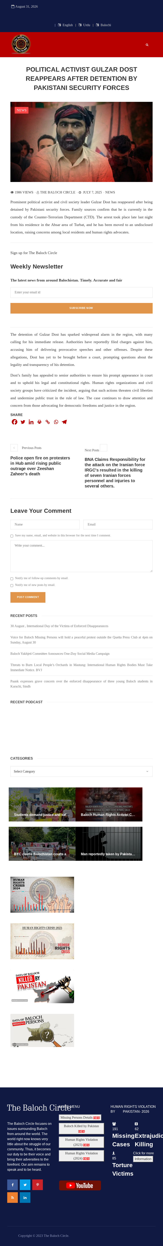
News (22, 110)
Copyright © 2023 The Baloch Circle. (43, 1235)
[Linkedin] (31, 422)
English (67, 25)
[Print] (39, 422)
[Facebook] (14, 422)
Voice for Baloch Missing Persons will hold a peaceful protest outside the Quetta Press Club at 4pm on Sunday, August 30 (81, 639)
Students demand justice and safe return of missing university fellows (69, 815)
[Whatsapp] (56, 422)
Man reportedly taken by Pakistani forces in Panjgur (122, 854)
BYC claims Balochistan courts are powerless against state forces (66, 854)
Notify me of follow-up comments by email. (42, 578)
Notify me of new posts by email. (35, 585)
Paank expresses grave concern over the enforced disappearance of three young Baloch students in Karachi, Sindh (81, 683)
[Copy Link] (47, 422)
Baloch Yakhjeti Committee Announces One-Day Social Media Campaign (60, 653)
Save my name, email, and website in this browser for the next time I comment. (63, 535)
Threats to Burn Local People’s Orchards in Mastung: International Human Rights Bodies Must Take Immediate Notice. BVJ (81, 667)
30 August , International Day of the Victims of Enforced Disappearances (59, 626)
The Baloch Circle (57, 192)
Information (143, 1159)
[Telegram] (64, 422)
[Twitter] (23, 422)
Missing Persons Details (76, 1117)
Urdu (86, 25)
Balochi (105, 25)
